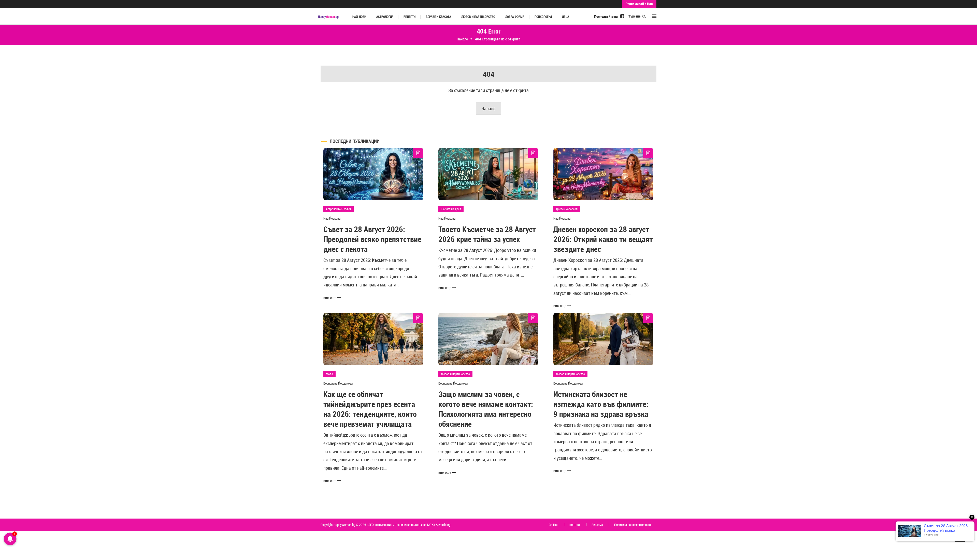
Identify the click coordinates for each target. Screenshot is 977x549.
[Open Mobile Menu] (654, 16)
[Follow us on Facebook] (622, 16)
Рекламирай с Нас (639, 3)
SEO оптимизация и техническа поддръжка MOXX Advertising (409, 524)
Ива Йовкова (331, 218)
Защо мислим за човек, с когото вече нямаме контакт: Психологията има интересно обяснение (485, 409)
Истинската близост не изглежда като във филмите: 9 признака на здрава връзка (600, 404)
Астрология (384, 17)
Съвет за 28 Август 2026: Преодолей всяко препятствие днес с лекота (372, 239)
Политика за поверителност (632, 524)
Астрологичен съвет (338, 209)
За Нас (553, 524)
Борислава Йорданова (338, 383)
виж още (329, 297)
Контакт (574, 524)
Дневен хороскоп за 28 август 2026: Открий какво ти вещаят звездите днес (603, 239)
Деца (565, 17)
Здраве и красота (438, 17)
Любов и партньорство (478, 17)
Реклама (597, 524)
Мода (329, 374)
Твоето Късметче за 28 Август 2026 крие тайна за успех (487, 234)
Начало (488, 108)
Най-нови (359, 17)
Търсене (634, 16)
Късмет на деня (451, 209)
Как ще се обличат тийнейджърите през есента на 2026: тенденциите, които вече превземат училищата (370, 409)
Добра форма (514, 17)
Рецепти (409, 17)
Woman (328, 17)
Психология (543, 17)
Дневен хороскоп (567, 209)
